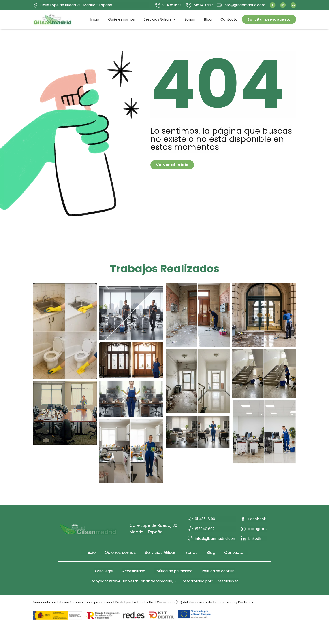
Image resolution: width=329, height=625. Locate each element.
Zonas (189, 19)
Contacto (228, 19)
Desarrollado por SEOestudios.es (210, 581)
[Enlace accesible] (65, 331)
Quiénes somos (121, 19)
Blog (208, 19)
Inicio (94, 19)
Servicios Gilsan (157, 19)
